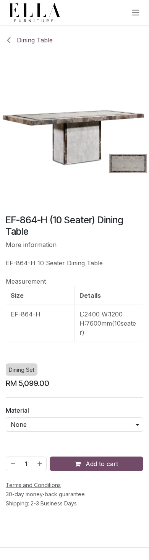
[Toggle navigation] (135, 13)
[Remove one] (12, 464)
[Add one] (40, 464)
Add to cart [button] (101, 464)
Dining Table (34, 40)
